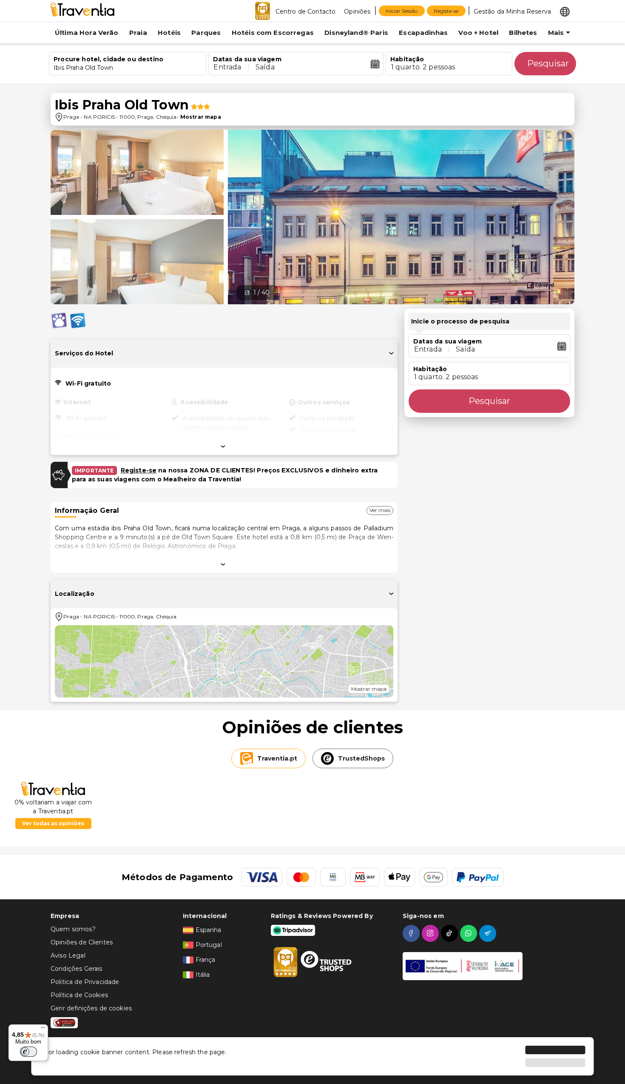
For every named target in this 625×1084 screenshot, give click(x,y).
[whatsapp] (469, 933)
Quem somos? (73, 929)
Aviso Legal (68, 955)
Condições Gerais (76, 968)
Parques (206, 33)
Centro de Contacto (306, 11)
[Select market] (564, 11)
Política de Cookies (79, 995)
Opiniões (357, 11)
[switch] (28, 1052)
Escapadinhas (423, 33)
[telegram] (488, 933)
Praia (138, 33)
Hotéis (169, 33)
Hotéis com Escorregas (273, 33)
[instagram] (431, 933)
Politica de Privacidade (85, 982)
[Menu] (43, 1029)
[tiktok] (450, 933)
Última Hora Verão (87, 33)
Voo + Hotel (478, 33)
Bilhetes (523, 33)
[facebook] (412, 933)
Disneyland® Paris (356, 33)
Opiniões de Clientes (82, 942)
